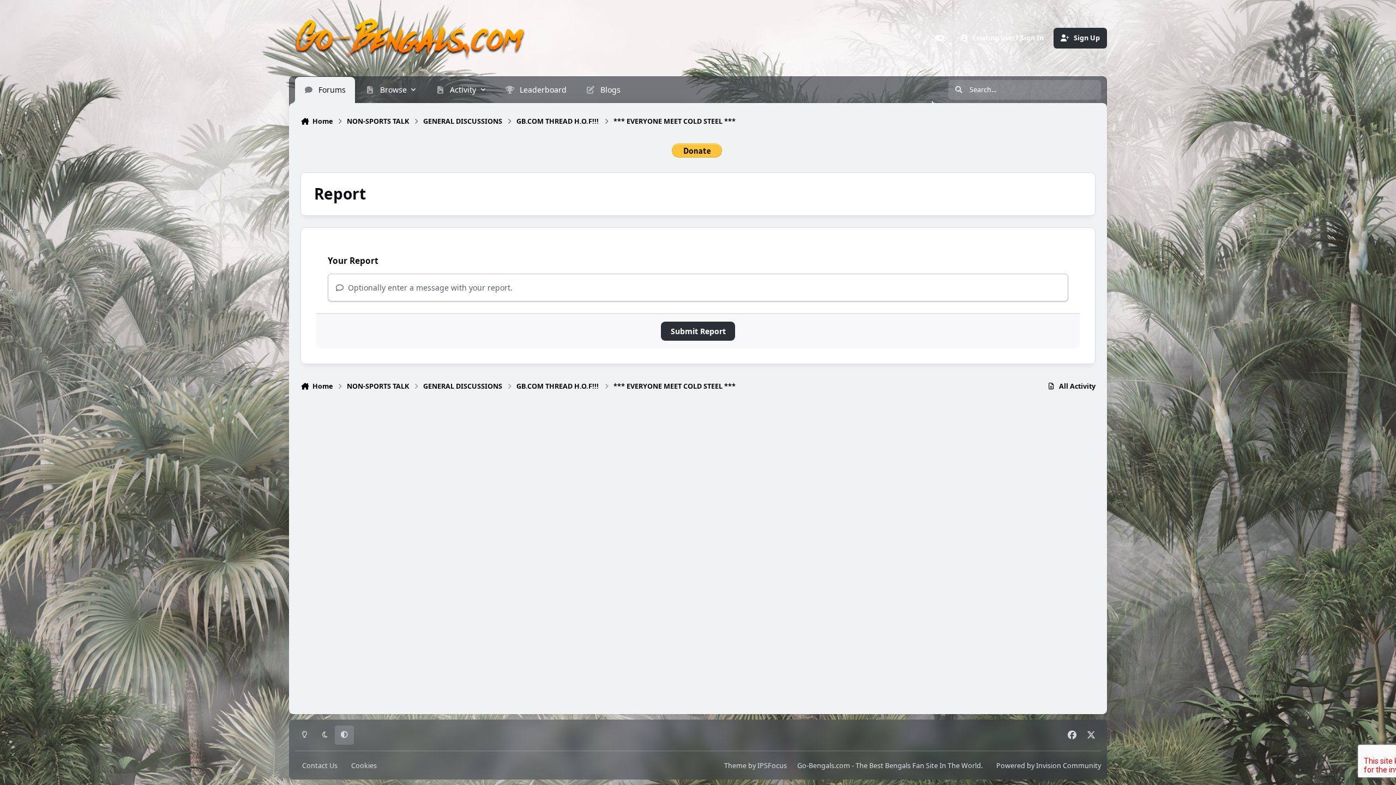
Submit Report (698, 331)
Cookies (364, 765)
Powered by (1048, 765)
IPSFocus (772, 765)
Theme (735, 765)
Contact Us (320, 765)
